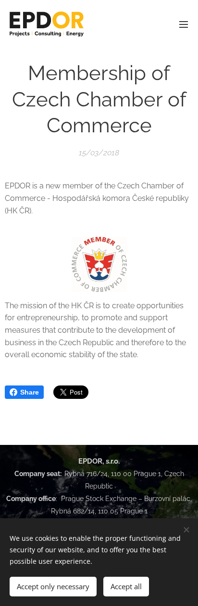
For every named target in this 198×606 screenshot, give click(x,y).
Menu (183, 24)
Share (29, 392)
